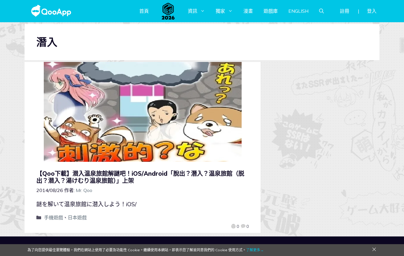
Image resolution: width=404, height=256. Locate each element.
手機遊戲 (53, 217)
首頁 (144, 11)
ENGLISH (298, 11)
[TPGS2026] (168, 11)
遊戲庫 (271, 11)
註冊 (344, 11)
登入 (371, 11)
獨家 (220, 11)
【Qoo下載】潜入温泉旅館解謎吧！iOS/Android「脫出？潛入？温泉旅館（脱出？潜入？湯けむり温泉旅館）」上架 (140, 177)
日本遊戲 (77, 217)
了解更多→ (255, 250)
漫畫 (248, 11)
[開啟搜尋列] (321, 11)
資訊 (192, 11)
